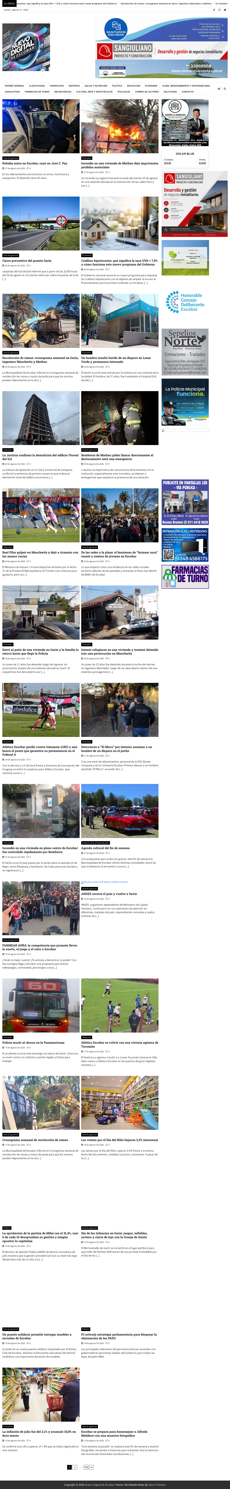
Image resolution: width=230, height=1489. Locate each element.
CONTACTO (188, 91)
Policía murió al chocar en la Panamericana (33, 1042)
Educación (133, 85)
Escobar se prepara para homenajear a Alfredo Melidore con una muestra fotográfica (114, 1433)
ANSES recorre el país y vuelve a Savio (109, 894)
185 (86, 1467)
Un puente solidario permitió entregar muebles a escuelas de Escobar (37, 1336)
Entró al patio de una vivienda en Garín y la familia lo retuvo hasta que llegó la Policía (40, 652)
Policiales (124, 91)
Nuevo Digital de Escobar (100, 1484)
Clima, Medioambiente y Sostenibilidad (186, 85)
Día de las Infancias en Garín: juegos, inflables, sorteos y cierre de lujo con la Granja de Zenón (114, 1235)
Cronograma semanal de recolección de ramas (35, 1140)
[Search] (225, 89)
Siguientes (91, 1467)
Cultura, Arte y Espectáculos (94, 91)
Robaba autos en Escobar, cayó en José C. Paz (34, 163)
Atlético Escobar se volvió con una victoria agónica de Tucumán (119, 1044)
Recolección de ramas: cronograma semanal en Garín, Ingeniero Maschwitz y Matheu (40, 360)
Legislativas (12, 91)
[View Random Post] (219, 89)
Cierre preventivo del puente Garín (26, 261)
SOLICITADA (170, 91)
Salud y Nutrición (96, 85)
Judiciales (7, 449)
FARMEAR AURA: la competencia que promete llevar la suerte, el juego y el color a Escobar (39, 947)
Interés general (14, 85)
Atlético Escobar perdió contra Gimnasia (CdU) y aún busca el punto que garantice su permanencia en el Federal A (39, 751)
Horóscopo (57, 85)
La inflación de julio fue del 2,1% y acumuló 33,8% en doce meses (39, 1433)
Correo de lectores (147, 91)
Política (117, 85)
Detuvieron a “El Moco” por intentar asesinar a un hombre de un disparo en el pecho (116, 749)
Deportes (74, 85)
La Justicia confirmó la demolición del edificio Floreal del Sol (175, 3)
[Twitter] (225, 10)
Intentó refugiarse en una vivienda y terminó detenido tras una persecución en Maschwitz (119, 652)
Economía (151, 85)
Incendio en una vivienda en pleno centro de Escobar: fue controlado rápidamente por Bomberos (40, 850)
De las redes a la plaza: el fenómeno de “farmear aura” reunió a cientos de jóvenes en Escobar (119, 554)
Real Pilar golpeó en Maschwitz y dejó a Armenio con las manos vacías (40, 554)
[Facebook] (214, 10)
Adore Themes (157, 1484)
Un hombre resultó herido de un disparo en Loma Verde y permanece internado (96, 3)
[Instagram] (219, 10)
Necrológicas (62, 91)
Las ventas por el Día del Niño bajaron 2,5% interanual (119, 1140)
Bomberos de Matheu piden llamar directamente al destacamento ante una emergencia (117, 457)
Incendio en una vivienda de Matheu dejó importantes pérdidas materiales (119, 165)
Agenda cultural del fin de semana (105, 848)
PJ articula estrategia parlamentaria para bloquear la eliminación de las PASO (119, 1336)
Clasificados (37, 85)
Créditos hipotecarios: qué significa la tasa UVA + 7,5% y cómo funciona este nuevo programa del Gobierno (119, 262)
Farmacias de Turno (37, 91)
